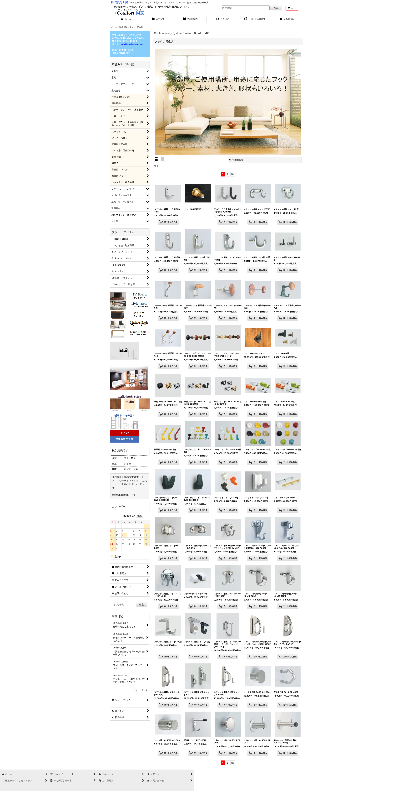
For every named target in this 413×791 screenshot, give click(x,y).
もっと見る (140, 690)
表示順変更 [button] (237, 159)
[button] (287, 19)
